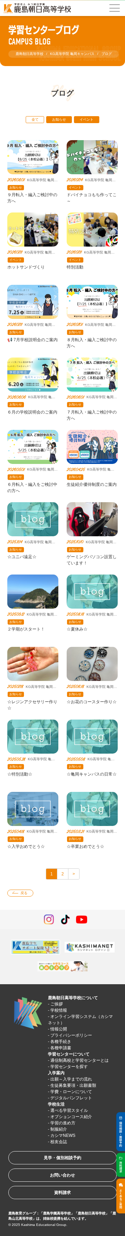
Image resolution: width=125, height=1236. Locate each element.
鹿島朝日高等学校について (73, 997)
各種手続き (60, 1041)
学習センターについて (69, 1054)
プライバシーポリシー (71, 1035)
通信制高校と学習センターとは (79, 1060)
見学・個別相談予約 (62, 1157)
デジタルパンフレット (71, 1097)
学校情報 (58, 1010)
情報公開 (58, 1029)
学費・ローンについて (71, 1091)
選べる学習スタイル (69, 1110)
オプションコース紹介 (71, 1116)
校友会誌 (58, 1141)
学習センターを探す (69, 1066)
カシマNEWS (62, 1135)
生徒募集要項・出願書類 (73, 1085)
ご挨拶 (56, 1004)
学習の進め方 (62, 1123)
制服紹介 (58, 1129)
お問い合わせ (62, 1175)
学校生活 (56, 1104)
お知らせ (59, 119)
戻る (23, 893)
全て (35, 119)
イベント (86, 119)
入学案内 (56, 1072)
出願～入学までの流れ (71, 1079)
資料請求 (62, 1192)
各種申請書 (60, 1047)
